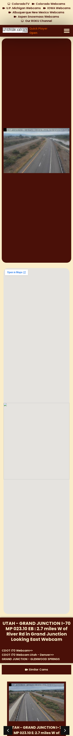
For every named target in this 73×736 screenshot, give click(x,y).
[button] (67, 31)
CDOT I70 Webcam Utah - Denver (26, 655)
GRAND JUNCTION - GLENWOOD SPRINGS (31, 659)
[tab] (36, 669)
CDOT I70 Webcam (15, 650)
